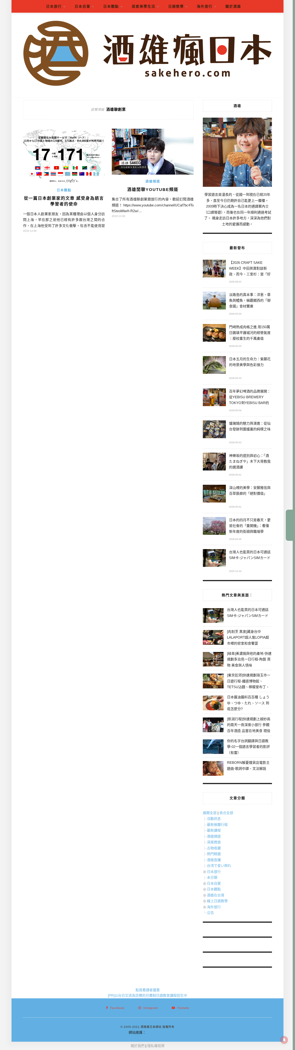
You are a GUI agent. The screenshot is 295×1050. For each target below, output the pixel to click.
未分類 (212, 877)
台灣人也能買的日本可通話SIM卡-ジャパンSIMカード (250, 555)
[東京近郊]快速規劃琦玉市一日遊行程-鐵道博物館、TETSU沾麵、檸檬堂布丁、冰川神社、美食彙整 (248, 684)
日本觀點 (111, 6)
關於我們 (138, 1046)
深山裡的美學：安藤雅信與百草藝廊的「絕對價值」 (250, 490)
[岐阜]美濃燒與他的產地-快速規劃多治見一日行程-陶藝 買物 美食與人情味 (249, 659)
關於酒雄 (233, 6)
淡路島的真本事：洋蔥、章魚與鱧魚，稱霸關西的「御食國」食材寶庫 (250, 300)
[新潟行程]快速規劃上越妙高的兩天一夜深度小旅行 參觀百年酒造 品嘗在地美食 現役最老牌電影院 (248, 728)
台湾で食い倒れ (219, 866)
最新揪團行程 (217, 825)
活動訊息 (214, 819)
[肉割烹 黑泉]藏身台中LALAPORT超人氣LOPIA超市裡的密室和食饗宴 (248, 637)
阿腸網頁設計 (156, 1032)
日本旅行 (54, 6)
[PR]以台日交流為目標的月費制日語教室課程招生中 (147, 995)
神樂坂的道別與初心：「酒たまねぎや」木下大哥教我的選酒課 (250, 461)
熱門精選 (214, 854)
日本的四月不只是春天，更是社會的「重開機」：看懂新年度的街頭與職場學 (250, 525)
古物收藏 (214, 848)
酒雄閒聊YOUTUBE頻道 (152, 189)
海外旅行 (204, 6)
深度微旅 (214, 842)
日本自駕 (82, 6)
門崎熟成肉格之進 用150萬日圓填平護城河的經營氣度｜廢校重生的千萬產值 (250, 332)
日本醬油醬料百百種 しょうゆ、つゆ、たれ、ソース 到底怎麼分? (248, 703)
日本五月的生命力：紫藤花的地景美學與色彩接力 (250, 362)
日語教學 (176, 6)
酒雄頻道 (152, 181)
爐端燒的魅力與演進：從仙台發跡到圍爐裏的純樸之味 (250, 426)
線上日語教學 (217, 901)
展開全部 (210, 813)
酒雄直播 (214, 860)
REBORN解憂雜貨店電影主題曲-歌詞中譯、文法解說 (248, 765)
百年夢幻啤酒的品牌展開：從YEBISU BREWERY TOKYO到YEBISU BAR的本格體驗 (250, 397)
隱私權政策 (156, 1046)
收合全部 (226, 813)
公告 (210, 913)
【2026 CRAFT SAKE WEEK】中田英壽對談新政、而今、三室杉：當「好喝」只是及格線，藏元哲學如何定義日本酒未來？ (250, 269)
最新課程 (214, 830)
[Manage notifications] (284, 1040)
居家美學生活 (143, 6)
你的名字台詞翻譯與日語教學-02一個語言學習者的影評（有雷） (248, 747)
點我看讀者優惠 (148, 990)
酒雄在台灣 (215, 895)
